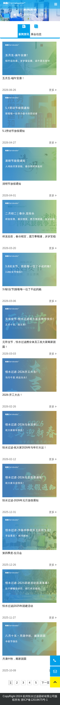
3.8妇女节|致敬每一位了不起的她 (21, 289)
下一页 (46, 682)
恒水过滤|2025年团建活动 (17, 605)
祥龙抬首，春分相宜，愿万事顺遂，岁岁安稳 (29, 236)
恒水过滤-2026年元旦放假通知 (20, 500)
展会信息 (36, 34)
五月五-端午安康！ (13, 78)
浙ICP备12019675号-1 (34, 699)
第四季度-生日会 (12, 553)
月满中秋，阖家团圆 (14, 658)
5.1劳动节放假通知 (13, 130)
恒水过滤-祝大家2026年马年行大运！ (24, 447)
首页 (19, 14)
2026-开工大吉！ (12, 394)
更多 (52, 89)
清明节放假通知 (11, 183)
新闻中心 (29, 14)
